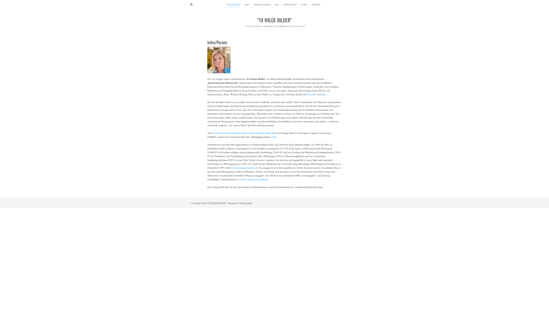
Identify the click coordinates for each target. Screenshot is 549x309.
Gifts (273, 137)
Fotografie (290, 4)
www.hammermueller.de (244, 168)
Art (277, 4)
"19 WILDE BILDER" (216, 203)
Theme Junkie (245, 203)
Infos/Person (234, 4)
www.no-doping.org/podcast (252, 179)
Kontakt (316, 4)
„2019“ (247, 4)
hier (309, 94)
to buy (304, 4)
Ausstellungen (261, 4)
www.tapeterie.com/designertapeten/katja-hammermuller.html (244, 133)
